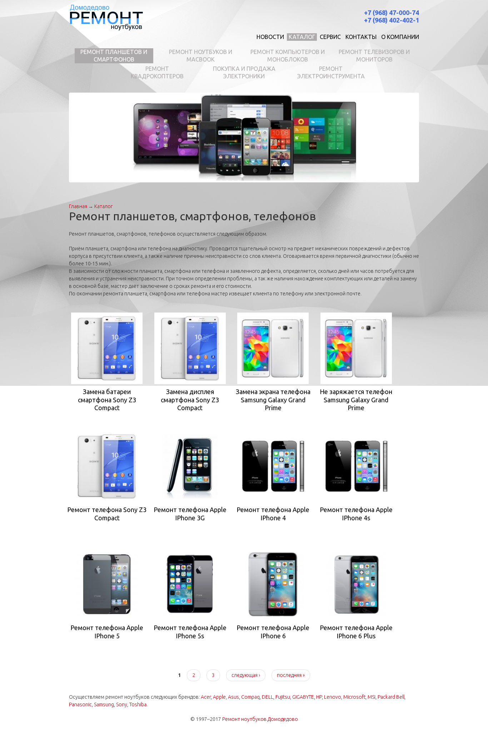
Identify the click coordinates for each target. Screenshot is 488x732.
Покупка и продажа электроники (244, 72)
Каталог (302, 37)
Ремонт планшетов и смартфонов (113, 56)
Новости (270, 37)
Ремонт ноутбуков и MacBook (200, 56)
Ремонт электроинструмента (331, 72)
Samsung (104, 704)
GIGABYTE (303, 697)
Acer (206, 697)
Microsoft (354, 697)
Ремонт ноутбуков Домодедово (260, 719)
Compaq (250, 697)
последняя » (291, 675)
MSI (371, 697)
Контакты (361, 37)
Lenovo (332, 697)
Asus (233, 697)
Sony (121, 704)
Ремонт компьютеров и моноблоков (287, 56)
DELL (267, 697)
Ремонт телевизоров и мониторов (374, 56)
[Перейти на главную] (106, 17)
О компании (400, 37)
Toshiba (137, 704)
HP (319, 697)
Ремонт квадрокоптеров (157, 72)
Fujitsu (282, 697)
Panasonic (80, 704)
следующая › (245, 675)
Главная (78, 206)
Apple (219, 697)
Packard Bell (391, 697)
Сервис (330, 37)
